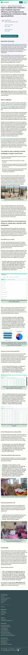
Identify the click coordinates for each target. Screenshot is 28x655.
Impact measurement (5, 631)
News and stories (4, 599)
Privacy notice (18, 648)
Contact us (3, 606)
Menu (21, 2)
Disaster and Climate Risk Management (8, 635)
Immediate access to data (7, 239)
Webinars (2, 614)
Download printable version (9, 36)
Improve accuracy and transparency (10, 351)
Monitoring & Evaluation (5, 625)
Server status (3, 648)
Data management (4, 642)
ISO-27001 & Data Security (5, 598)
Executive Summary (7, 41)
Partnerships (3, 601)
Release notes (3, 619)
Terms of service (11, 648)
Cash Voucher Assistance (5, 632)
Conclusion (4, 548)
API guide (2, 617)
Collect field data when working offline (11, 432)
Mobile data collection (5, 640)
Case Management (4, 628)
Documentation (4, 612)
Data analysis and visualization (6, 644)
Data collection (3, 641)
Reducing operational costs (8, 502)
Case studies (3, 6)
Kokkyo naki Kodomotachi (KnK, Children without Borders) (13, 44)
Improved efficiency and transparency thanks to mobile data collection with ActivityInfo (13, 223)
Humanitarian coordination (6, 626)
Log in (25, 2)
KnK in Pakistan (6, 100)
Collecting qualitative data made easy (10, 455)
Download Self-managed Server (6, 620)
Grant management (4, 629)
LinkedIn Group (6, 650)
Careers (2, 602)
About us (2, 596)
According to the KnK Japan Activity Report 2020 (11, 138)
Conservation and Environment (6, 633)
